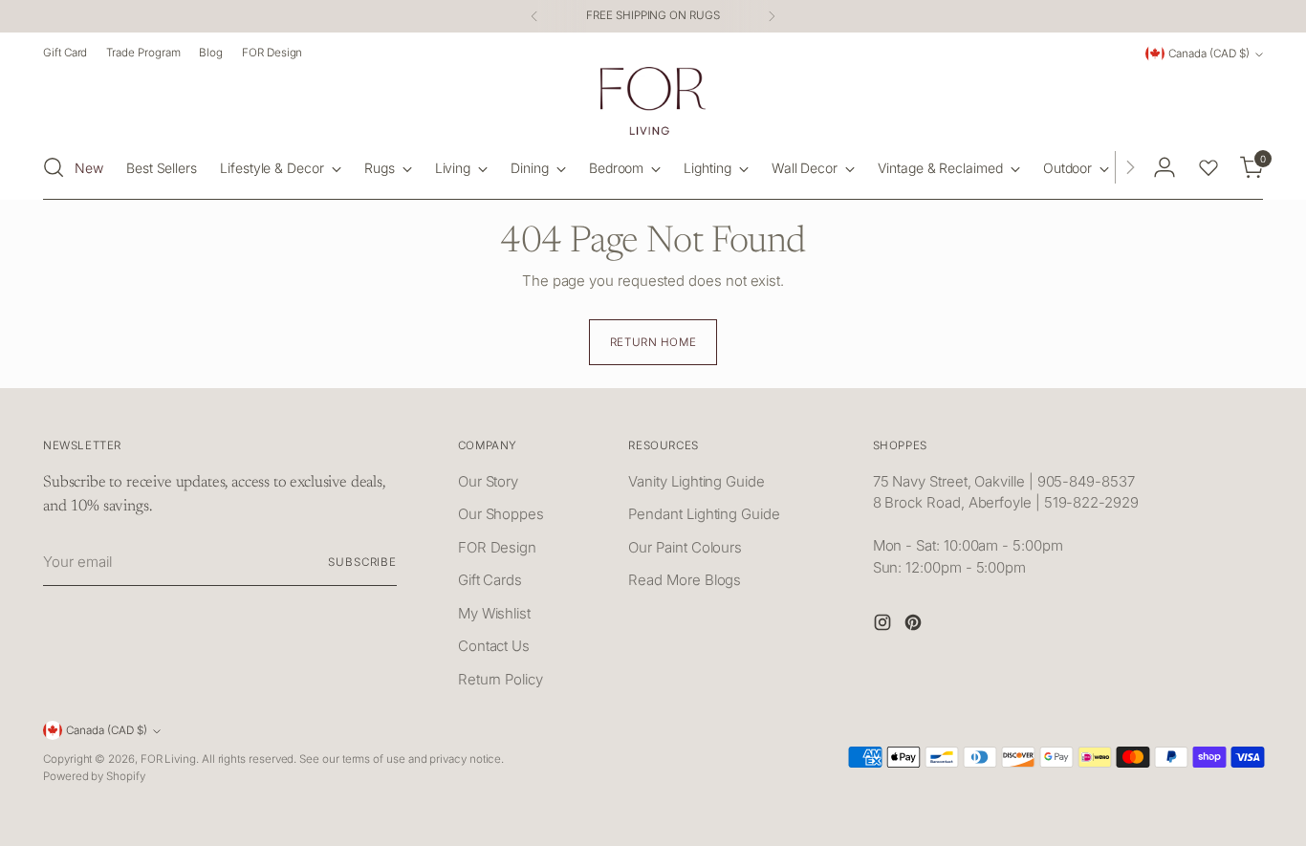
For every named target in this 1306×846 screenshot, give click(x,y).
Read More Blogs (684, 580)
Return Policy (500, 679)
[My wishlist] (1208, 167)
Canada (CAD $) (1209, 53)
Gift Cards (490, 580)
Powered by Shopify (94, 776)
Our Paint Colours (685, 547)
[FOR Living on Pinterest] (914, 626)
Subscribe (362, 562)
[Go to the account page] (1164, 167)
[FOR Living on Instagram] (884, 626)
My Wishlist (494, 613)
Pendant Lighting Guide (703, 514)
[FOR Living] (653, 101)
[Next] (772, 16)
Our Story (488, 481)
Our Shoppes (501, 514)
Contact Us (494, 646)
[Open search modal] (53, 167)
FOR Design (497, 547)
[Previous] (534, 16)
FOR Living (168, 759)
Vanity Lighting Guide (696, 481)
